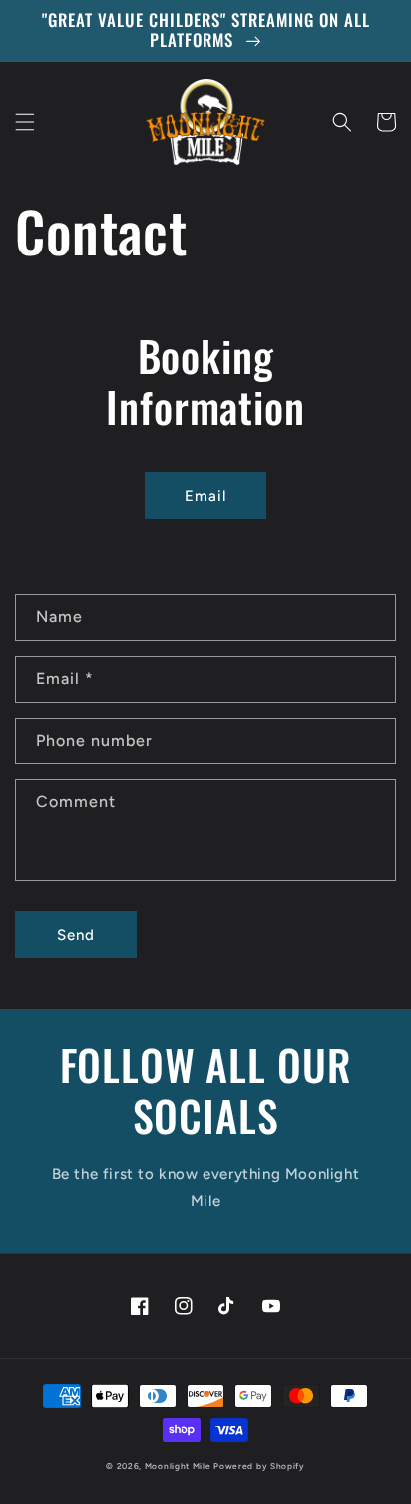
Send (76, 935)
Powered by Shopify (259, 1466)
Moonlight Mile (178, 1466)
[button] (25, 122)
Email (205, 496)
